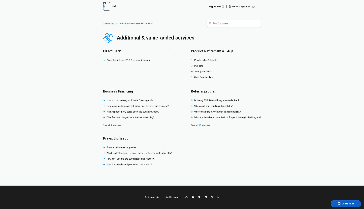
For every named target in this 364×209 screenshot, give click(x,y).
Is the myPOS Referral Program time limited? (216, 100)
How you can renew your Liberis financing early (129, 100)
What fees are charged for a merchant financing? (130, 117)
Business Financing (118, 91)
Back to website (152, 197)
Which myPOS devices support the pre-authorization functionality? (139, 153)
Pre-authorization (116, 138)
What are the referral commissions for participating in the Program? (227, 117)
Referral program (204, 91)
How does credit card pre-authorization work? (129, 164)
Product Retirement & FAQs (212, 51)
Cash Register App (203, 77)
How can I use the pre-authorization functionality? (131, 158)
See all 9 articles (112, 125)
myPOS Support (110, 23)
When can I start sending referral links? (213, 106)
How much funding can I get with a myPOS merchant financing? (137, 106)
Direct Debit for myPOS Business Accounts (128, 60)
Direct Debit (112, 51)
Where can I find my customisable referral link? (217, 111)
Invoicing (198, 66)
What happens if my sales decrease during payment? (132, 111)
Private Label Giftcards (205, 60)
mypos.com (215, 6)
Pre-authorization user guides (121, 147)
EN (253, 7)
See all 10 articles (200, 125)
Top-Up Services (202, 71)
